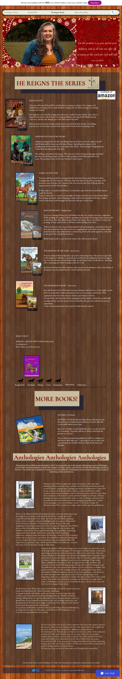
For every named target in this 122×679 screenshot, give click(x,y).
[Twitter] (33, 670)
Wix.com (81, 670)
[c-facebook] (37, 670)
